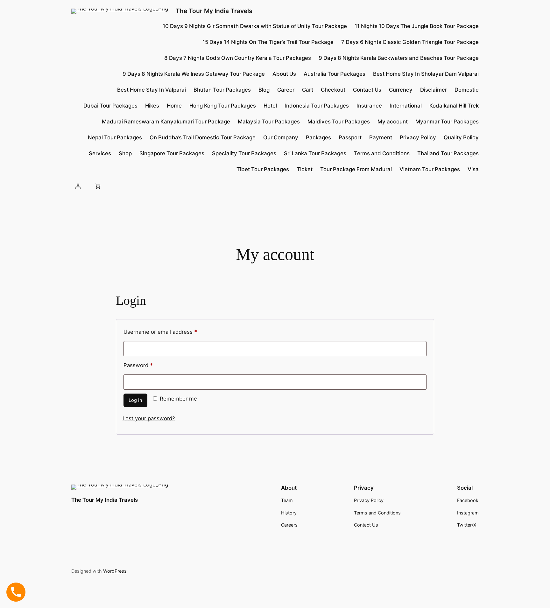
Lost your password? (149, 418)
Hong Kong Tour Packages (222, 105)
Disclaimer (433, 90)
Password (149, 364)
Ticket (305, 169)
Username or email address (171, 331)
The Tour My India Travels (214, 11)
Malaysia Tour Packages (269, 121)
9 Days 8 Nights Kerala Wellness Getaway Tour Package (194, 74)
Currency (400, 90)
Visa (473, 169)
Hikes (152, 105)
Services (100, 153)
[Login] (78, 186)
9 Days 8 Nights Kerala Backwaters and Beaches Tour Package (399, 58)
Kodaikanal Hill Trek (454, 105)
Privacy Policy (418, 137)
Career (285, 90)
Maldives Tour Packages (338, 121)
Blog (264, 90)
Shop (125, 153)
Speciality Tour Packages (244, 153)
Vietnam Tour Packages (429, 169)
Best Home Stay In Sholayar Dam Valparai (426, 74)
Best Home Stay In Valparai (151, 90)
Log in (135, 400)
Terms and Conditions (382, 153)
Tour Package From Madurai (356, 169)
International (406, 105)
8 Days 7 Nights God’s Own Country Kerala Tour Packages (237, 58)
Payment (380, 137)
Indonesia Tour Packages (317, 105)
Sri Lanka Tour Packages (315, 153)
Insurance (369, 105)
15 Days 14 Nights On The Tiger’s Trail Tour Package (268, 42)
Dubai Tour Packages (110, 105)
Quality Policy (461, 137)
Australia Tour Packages (334, 74)
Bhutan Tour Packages (222, 90)
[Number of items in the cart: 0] (97, 186)
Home (174, 105)
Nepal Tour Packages (115, 137)
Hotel (270, 105)
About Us (284, 74)
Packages (318, 137)
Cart (307, 90)
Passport (350, 137)
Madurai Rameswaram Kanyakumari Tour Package (166, 121)
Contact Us (367, 90)
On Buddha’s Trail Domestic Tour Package (203, 137)
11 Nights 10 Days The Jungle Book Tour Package (417, 26)
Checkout (333, 90)
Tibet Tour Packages (262, 169)
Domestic (467, 90)
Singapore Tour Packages (171, 153)
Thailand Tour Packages (448, 153)
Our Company (280, 137)
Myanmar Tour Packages (447, 121)
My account (392, 121)
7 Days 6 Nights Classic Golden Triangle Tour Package (410, 42)
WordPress (115, 571)
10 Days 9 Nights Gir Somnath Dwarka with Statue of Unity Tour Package (255, 26)
